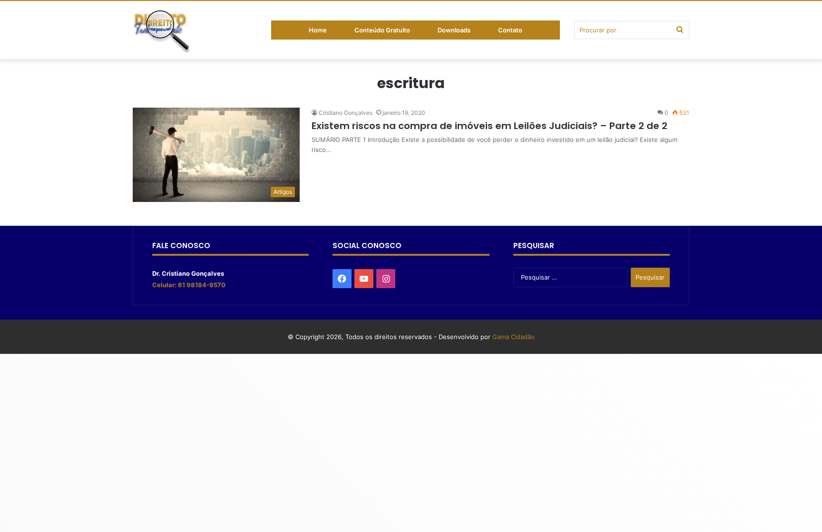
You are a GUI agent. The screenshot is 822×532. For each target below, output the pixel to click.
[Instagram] (385, 278)
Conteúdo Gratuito (382, 30)
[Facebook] (342, 278)
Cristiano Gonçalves (345, 112)
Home (318, 30)
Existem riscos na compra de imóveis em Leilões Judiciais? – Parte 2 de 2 (489, 125)
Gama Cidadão (513, 337)
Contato (510, 30)
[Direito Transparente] (162, 31)
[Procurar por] (679, 30)
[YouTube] (363, 278)
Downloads (454, 30)
